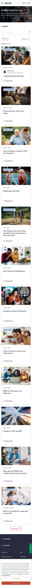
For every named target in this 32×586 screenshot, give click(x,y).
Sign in (25, 3)
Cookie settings (16, 578)
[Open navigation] (29, 3)
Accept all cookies (16, 583)
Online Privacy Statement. (15, 574)
